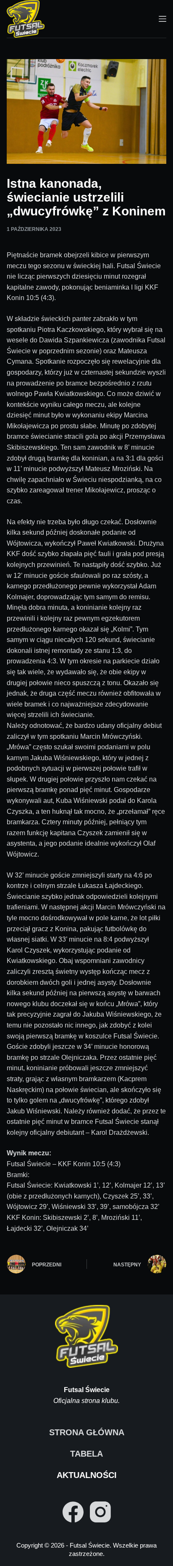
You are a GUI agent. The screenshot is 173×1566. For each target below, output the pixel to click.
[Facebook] (73, 1511)
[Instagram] (100, 1511)
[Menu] (162, 19)
